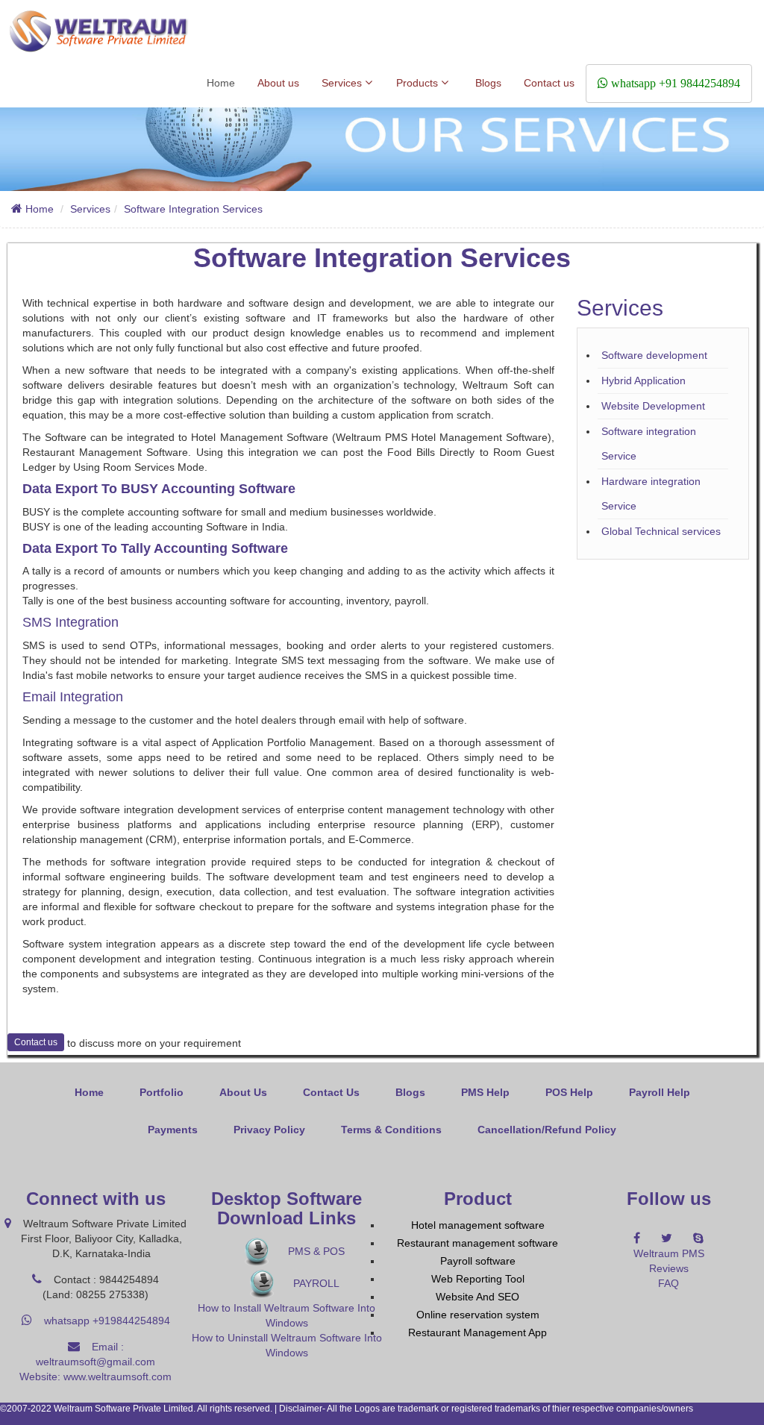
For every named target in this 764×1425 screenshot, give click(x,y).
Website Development (653, 406)
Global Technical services (661, 531)
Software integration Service (648, 443)
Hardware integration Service (651, 493)
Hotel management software (478, 1225)
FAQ (668, 1283)
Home (221, 83)
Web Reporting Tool (478, 1279)
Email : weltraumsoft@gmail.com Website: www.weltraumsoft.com (95, 1361)
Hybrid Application (643, 380)
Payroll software (478, 1261)
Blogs (488, 83)
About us (278, 83)
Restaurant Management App (477, 1332)
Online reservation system (477, 1315)
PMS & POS (315, 1251)
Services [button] (343, 83)
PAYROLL (314, 1283)
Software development (654, 355)
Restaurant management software (477, 1243)
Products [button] (418, 83)
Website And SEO (477, 1297)
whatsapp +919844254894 (101, 1321)
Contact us (549, 83)
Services (90, 209)
